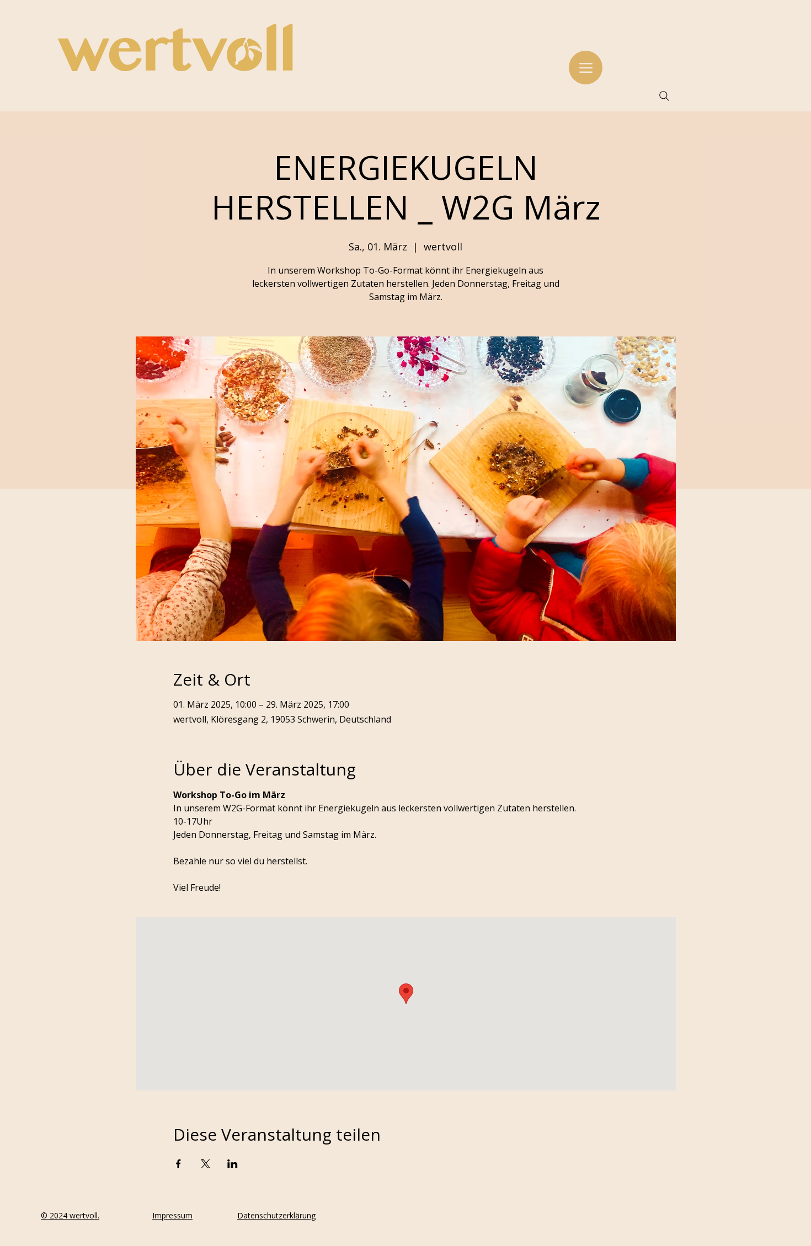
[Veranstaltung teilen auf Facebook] (178, 1163)
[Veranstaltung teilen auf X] (205, 1163)
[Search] (664, 96)
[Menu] (585, 67)
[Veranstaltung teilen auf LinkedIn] (232, 1163)
